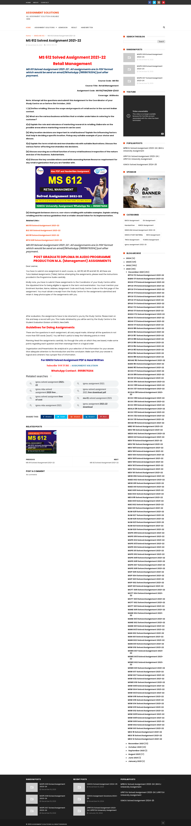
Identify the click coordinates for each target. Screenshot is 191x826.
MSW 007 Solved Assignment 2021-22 (146, 675)
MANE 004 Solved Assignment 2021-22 (145, 614)
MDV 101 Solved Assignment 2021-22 (145, 472)
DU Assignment (149, 220)
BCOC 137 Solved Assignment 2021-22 (146, 388)
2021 (128, 269)
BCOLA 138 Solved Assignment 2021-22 (145, 393)
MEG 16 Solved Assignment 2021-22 (145, 732)
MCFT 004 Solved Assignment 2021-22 (145, 594)
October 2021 (135, 747)
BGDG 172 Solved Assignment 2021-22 (146, 314)
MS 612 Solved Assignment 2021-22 (40, 446)
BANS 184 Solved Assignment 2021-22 (146, 364)
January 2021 (135, 761)
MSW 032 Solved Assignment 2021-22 (146, 678)
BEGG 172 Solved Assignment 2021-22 (146, 317)
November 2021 (136, 743)
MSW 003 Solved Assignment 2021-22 (146, 693)
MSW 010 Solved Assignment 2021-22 (146, 647)
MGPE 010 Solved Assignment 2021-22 (146, 554)
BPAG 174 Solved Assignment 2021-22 (146, 303)
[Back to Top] (163, 823)
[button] (51, 376)
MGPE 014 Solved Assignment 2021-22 (146, 540)
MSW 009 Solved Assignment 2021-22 (146, 714)
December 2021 (136, 272)
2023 (128, 262)
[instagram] (158, 2)
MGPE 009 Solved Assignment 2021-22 (146, 557)
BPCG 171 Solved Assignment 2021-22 (146, 300)
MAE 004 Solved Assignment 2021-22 (146, 494)
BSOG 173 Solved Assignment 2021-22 (146, 282)
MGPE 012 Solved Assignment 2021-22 (146, 547)
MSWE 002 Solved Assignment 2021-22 (145, 663)
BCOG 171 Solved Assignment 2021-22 (146, 371)
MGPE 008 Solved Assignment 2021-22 (146, 561)
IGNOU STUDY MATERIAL (134, 235)
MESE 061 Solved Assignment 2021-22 (146, 483)
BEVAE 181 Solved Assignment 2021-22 (146, 423)
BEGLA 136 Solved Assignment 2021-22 (146, 408)
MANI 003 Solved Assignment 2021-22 (146, 629)
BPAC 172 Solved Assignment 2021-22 (146, 307)
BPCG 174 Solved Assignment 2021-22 (146, 289)
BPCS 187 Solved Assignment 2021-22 (146, 335)
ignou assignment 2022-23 (135, 244)
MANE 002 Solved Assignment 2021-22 (146, 622)
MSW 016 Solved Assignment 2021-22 (146, 696)
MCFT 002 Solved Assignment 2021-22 (146, 602)
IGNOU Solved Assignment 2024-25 (140, 164)
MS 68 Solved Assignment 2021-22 (42, 235)
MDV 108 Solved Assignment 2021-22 (145, 447)
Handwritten (87, 27)
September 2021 (136, 750)
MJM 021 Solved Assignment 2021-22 (145, 525)
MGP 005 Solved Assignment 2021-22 (146, 572)
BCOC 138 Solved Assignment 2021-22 (146, 385)
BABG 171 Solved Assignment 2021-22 (146, 278)
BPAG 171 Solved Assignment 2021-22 (146, 310)
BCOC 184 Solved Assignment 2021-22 (146, 381)
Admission (63, 27)
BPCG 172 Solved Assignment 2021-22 (146, 296)
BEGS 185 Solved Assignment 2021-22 (146, 357)
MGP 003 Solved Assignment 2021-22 (146, 579)
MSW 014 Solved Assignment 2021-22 (146, 703)
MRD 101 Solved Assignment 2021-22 (145, 426)
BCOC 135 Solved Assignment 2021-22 (146, 401)
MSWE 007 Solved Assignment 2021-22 (145, 652)
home (28, 2)
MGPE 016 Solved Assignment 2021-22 (146, 533)
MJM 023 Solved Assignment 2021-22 (146, 522)
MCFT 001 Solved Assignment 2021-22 (146, 606)
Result (74, 27)
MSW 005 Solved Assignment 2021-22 (146, 721)
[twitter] (154, 2)
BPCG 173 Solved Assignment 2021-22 (146, 293)
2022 (128, 265)
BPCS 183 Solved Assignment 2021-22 (146, 349)
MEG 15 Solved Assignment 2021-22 (145, 735)
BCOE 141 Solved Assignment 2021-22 (146, 378)
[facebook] (149, 2)
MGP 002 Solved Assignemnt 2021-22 (146, 582)
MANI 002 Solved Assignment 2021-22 (146, 640)
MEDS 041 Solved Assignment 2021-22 (146, 437)
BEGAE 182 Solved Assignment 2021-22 (146, 360)
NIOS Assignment (153, 235)
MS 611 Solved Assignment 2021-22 (42, 225)
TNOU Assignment (132, 240)
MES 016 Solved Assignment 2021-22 (145, 497)
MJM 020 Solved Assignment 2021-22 (146, 529)
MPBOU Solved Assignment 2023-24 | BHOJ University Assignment (143, 149)
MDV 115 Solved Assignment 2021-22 (145, 430)
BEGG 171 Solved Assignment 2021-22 (146, 325)
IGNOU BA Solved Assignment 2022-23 (140, 230)
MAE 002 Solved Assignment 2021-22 (146, 504)
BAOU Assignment (132, 220)
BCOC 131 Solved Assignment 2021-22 (146, 419)
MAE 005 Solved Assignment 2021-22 (146, 490)
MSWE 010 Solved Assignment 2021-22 (146, 682)
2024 (128, 258)
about (36, 2)
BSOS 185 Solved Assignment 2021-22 (146, 328)
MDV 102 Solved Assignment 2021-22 (145, 469)
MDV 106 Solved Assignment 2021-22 (145, 462)
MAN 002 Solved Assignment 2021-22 (146, 633)
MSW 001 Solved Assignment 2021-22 (146, 728)
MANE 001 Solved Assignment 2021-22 (146, 626)
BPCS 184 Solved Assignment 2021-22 (146, 346)
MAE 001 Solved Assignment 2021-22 (145, 508)
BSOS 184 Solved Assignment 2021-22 (146, 332)
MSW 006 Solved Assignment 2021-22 (146, 686)
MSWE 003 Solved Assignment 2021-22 (145, 657)
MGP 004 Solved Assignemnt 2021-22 (146, 575)
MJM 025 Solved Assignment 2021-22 (146, 518)
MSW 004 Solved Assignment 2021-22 (146, 689)
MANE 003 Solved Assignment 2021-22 (146, 619)
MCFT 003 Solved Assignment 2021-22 (146, 599)
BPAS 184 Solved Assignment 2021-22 (146, 353)
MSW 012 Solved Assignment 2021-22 (146, 710)
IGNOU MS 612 (39, 36)
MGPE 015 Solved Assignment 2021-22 (146, 536)
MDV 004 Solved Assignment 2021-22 (146, 454)
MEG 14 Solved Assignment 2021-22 (145, 739)
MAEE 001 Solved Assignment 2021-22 (146, 486)
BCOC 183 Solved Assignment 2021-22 (146, 405)
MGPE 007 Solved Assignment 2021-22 (146, 565)
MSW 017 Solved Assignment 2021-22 (146, 671)
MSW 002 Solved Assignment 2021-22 (146, 725)
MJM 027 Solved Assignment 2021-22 (146, 515)
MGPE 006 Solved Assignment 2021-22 (146, 568)
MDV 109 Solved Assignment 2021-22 (145, 458)
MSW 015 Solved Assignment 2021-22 (146, 700)
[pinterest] (163, 2)
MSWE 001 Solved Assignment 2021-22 (146, 668)
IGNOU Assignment (146, 225)
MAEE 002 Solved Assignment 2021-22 (146, 479)
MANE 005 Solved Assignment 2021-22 (146, 609)
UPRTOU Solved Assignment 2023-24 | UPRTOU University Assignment (141, 157)
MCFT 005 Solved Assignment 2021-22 (146, 589)
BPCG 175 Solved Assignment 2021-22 (146, 286)
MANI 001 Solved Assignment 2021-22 (146, 644)
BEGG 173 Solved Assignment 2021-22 (146, 321)
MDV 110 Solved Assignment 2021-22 (145, 444)
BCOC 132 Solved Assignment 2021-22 (146, 415)
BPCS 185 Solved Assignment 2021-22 (146, 342)
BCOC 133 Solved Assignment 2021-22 (146, 412)
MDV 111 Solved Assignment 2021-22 (145, 440)
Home (28, 27)
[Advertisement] (117, 17)
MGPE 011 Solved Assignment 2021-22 (146, 550)
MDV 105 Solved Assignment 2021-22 (145, 451)
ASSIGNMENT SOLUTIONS (42, 12)
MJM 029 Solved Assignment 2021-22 (146, 511)
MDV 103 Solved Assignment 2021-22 (145, 465)
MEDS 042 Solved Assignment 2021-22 (146, 433)
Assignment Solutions (45, 27)
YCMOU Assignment (151, 240)
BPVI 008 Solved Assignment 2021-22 (44, 240)
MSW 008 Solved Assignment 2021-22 (146, 718)
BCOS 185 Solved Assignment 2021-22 (146, 374)
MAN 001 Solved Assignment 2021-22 (145, 636)
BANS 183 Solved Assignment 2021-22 (146, 367)
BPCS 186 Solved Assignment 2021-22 (146, 339)
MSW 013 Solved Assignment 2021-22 (146, 707)
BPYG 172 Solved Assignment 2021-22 (146, 275)
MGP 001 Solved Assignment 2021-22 (145, 586)
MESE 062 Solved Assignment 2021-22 (146, 476)
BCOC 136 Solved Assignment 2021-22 (146, 398)
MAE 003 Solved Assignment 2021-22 (146, 501)
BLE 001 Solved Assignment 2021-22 (43, 230)
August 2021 (134, 754)
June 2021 (133, 757)
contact (45, 2)
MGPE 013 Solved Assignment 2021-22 (146, 543)
